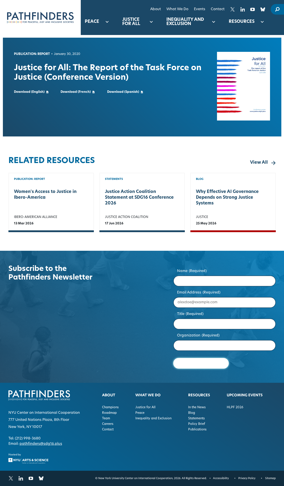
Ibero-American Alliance (35, 217)
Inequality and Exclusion (185, 22)
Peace (92, 22)
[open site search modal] (277, 9)
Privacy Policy (246, 478)
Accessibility (221, 478)
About (155, 9)
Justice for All (131, 22)
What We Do (177, 9)
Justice (202, 217)
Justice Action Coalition (126, 217)
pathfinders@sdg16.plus (41, 444)
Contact (218, 9)
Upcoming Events (245, 395)
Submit (201, 363)
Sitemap (270, 478)
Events (199, 9)
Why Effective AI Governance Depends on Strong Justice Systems (227, 198)
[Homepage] (40, 17)
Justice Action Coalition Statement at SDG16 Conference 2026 (139, 198)
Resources (241, 22)
